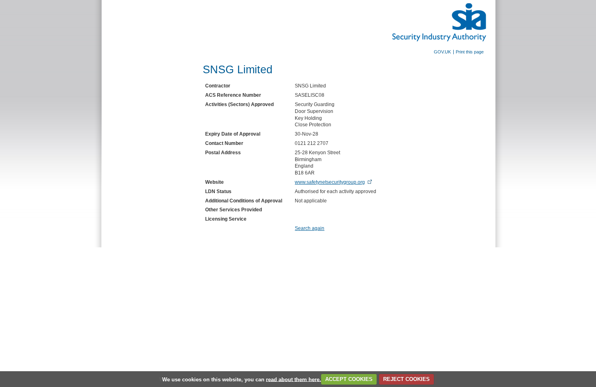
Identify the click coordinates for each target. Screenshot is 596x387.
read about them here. (293, 379)
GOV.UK (442, 52)
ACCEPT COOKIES (349, 379)
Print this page (470, 52)
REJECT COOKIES (406, 379)
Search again (309, 228)
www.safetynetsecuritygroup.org (330, 182)
